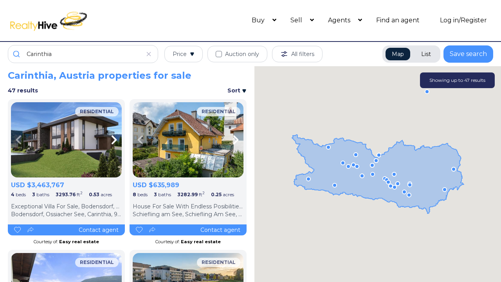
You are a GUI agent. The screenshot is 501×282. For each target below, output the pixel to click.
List (426, 54)
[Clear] (149, 54)
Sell (297, 20)
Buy (259, 20)
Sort (234, 90)
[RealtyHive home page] (68, 20)
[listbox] (66, 139)
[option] (66, 139)
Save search (468, 54)
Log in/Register (463, 20)
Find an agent (398, 20)
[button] (394, 187)
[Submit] (17, 54)
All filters (302, 54)
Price (180, 54)
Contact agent (99, 229)
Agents (340, 20)
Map (398, 54)
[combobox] (83, 54)
